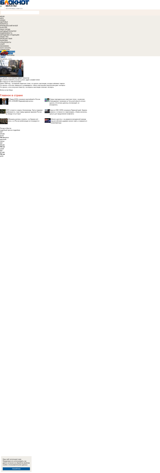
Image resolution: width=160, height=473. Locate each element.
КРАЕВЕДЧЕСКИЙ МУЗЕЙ (9, 26)
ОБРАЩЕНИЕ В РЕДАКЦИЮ (9, 35)
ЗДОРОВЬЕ (4, 22)
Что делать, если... (6, 59)
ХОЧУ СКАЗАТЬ (5, 48)
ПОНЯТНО (16, 469)
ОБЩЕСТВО (4, 37)
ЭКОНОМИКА (4, 46)
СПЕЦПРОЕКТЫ (5, 42)
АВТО (2, 18)
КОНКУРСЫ (4, 24)
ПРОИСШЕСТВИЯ (6, 38)
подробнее (16, 130)
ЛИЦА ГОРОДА (5, 29)
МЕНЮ (2, 16)
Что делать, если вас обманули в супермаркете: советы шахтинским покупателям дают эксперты (32, 85)
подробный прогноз (6, 130)
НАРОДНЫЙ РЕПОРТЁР (8, 31)
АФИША (2, 20)
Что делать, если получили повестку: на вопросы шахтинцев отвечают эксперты (27, 87)
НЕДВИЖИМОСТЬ (6, 33)
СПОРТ (2, 44)
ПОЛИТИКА (4, 40)
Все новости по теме (7, 81)
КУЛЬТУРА (3, 27)
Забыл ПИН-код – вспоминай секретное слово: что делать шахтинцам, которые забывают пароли (32, 83)
